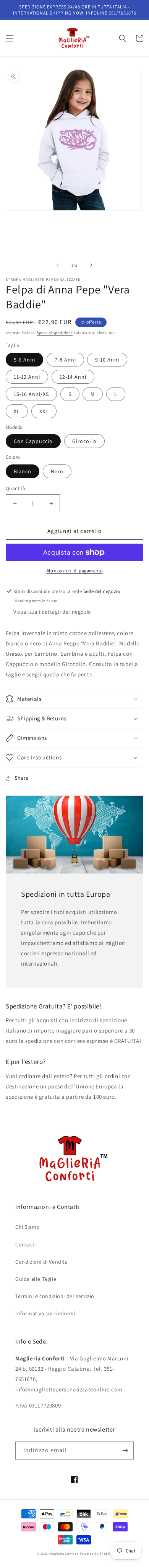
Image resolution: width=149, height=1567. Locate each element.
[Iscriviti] (125, 1450)
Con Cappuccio (33, 441)
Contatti (25, 1244)
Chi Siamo (27, 1226)
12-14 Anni (73, 376)
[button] (9, 38)
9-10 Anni (107, 359)
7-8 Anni (65, 359)
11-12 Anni (27, 376)
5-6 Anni (24, 359)
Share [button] (22, 777)
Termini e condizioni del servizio (54, 1296)
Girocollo (84, 441)
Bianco (22, 471)
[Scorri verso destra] (91, 265)
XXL (44, 411)
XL (17, 411)
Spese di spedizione (55, 332)
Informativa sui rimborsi (45, 1313)
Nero (57, 471)
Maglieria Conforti (64, 1553)
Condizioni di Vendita (41, 1261)
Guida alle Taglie (35, 1278)
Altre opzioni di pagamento (75, 570)
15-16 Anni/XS (31, 394)
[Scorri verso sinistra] (57, 265)
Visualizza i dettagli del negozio (52, 611)
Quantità (15, 488)
